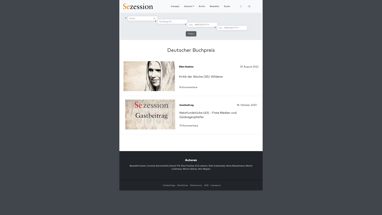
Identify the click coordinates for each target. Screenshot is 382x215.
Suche (227, 6)
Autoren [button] (188, 6)
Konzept (175, 6)
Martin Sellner (190, 169)
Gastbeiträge (169, 185)
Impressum (216, 185)
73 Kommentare (188, 125)
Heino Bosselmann (235, 165)
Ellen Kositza (187, 165)
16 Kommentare (188, 87)
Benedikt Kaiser (138, 165)
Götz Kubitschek (216, 165)
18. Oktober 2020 (247, 104)
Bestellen (214, 6)
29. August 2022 (249, 66)
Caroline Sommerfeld (157, 165)
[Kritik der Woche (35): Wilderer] (149, 76)
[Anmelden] (241, 6)
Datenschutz (196, 185)
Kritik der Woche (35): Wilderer (201, 76)
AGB (206, 185)
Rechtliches (182, 185)
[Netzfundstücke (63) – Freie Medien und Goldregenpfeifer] (150, 114)
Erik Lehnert (201, 165)
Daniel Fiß (175, 165)
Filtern (191, 33)
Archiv (202, 6)
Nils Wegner (204, 169)
